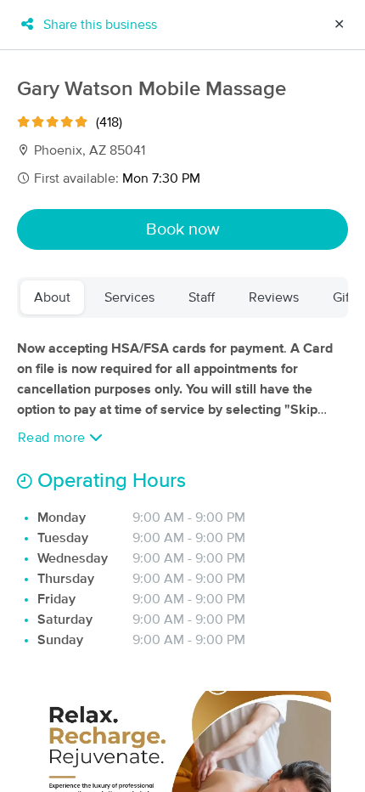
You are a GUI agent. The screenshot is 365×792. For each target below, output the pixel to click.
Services (129, 297)
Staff (201, 297)
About (52, 297)
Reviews (274, 297)
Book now (183, 229)
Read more (53, 437)
